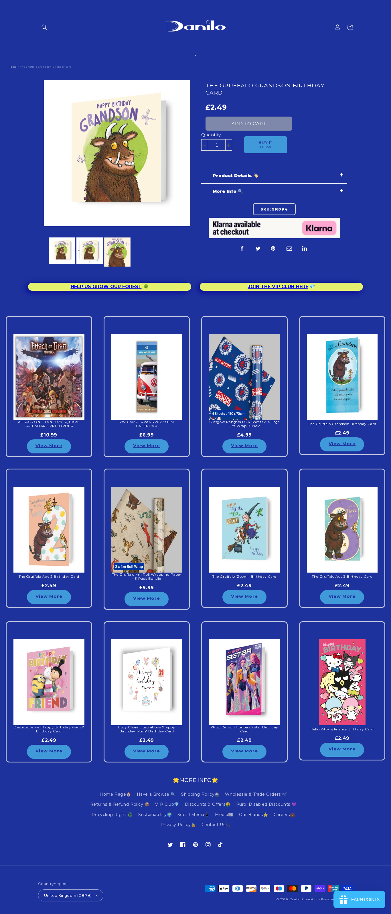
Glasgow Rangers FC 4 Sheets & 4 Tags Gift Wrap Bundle (244, 424)
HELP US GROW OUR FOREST (106, 286)
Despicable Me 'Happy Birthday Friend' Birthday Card (49, 729)
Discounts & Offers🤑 (207, 804)
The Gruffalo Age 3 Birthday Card (342, 577)
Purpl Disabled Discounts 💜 (266, 804)
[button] (44, 27)
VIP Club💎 (167, 804)
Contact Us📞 (216, 824)
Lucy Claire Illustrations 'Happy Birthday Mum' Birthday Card (146, 729)
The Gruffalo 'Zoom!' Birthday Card (244, 577)
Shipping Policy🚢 (200, 794)
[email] (289, 248)
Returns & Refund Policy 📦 (120, 804)
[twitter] (258, 248)
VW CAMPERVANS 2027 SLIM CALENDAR (146, 424)
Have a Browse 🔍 (156, 794)
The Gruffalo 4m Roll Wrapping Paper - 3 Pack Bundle (146, 577)
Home (13, 66)
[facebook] (242, 248)
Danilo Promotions (305, 899)
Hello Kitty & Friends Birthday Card (342, 729)
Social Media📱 (193, 814)
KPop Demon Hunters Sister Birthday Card (244, 729)
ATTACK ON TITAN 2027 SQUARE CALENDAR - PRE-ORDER (49, 424)
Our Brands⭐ (253, 814)
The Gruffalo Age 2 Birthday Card (49, 577)
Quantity (211, 134)
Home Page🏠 (115, 794)
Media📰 (224, 814)
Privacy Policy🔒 (178, 824)
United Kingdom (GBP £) (68, 895)
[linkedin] (305, 248)
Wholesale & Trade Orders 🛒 (256, 794)
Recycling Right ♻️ (112, 814)
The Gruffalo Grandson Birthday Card (265, 89)
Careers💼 (284, 814)
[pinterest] (273, 248)
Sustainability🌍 (155, 814)
